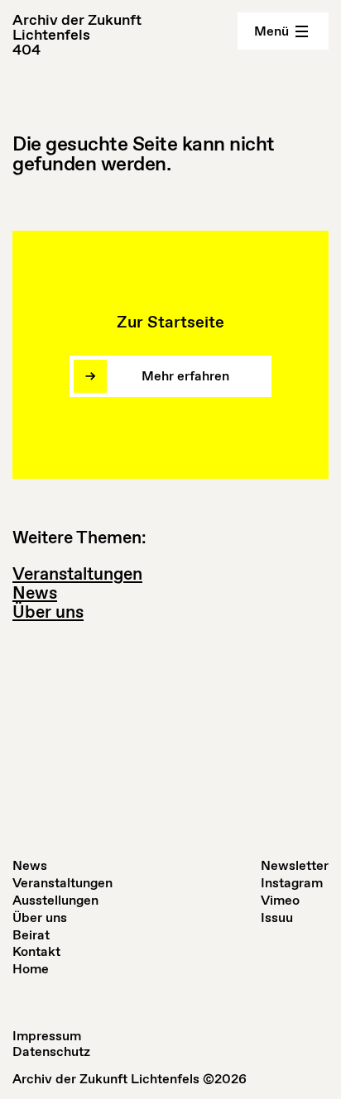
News (34, 592)
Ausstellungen (55, 900)
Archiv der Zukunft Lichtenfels (77, 27)
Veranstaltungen (77, 573)
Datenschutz (51, 1051)
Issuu (277, 917)
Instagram (292, 882)
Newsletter (295, 865)
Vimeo (280, 900)
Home (30, 968)
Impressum (46, 1035)
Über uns (48, 612)
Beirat (31, 935)
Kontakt (36, 951)
